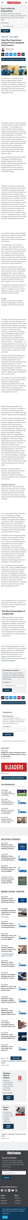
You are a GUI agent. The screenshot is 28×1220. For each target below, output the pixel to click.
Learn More (8, 1097)
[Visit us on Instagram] (5, 1190)
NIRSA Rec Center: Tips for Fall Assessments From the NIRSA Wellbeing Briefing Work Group (8, 811)
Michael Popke (10, 49)
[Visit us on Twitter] (16, 1190)
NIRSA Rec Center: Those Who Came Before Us (7, 1048)
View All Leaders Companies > (14, 778)
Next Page (16, 1058)
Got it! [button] (5, 1217)
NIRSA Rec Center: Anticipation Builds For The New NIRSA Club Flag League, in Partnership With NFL (8, 1036)
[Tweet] (14, 54)
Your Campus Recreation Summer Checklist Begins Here (8, 1024)
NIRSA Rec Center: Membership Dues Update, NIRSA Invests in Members (8, 1012)
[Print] (2, 54)
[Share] (6, 54)
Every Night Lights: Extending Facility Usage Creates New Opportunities (8, 793)
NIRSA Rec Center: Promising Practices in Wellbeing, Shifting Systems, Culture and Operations (13, 754)
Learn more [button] (5, 1213)
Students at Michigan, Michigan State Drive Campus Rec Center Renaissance (8, 976)
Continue (8, 734)
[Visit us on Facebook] (2, 1190)
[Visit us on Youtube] (13, 1190)
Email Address (5, 22)
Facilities (4, 37)
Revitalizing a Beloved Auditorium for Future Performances (8, 912)
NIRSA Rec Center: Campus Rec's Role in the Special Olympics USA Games (8, 964)
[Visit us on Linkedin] (9, 1190)
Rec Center (14, 37)
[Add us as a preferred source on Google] (23, 54)
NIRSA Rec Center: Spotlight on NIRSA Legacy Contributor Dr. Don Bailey (8, 1000)
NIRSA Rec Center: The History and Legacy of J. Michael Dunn (9, 988)
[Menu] (2, 2)
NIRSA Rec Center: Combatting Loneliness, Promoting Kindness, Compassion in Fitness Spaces (7, 802)
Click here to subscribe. (8, 660)
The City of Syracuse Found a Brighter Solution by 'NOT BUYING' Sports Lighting (9, 881)
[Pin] (19, 54)
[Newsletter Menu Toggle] (26, 2)
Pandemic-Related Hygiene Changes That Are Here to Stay (7, 820)
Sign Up (5, 31)
